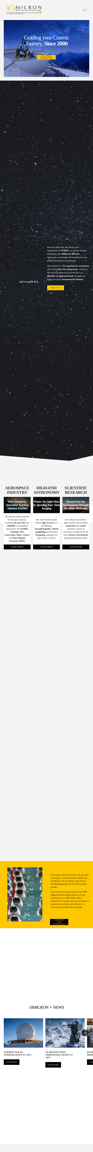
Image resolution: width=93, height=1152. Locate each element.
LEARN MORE (17, 547)
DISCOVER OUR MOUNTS (46, 57)
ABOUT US (55, 288)
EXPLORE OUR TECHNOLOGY (59, 922)
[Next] (85, 1033)
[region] (46, 1043)
